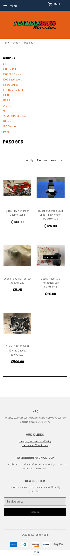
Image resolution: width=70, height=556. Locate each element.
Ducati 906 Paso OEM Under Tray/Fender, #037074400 (50, 214)
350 (5, 110)
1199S (6, 95)
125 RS (6, 100)
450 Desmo (9, 126)
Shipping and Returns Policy (35, 441)
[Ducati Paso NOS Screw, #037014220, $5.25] (17, 255)
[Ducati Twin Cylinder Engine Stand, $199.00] (17, 187)
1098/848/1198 (10, 84)
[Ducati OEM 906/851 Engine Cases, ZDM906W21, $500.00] (17, 323)
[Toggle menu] (9, 5)
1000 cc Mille (10, 69)
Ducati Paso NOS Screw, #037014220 (17, 280)
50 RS (6, 131)
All (4, 64)
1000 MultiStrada (12, 74)
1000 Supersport (12, 79)
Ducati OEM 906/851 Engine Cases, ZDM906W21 (17, 350)
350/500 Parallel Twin (15, 116)
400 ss (7, 121)
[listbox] (50, 160)
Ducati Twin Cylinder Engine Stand (17, 212)
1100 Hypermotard (13, 90)
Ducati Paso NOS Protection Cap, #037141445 (50, 282)
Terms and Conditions (35, 445)
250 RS (7, 105)
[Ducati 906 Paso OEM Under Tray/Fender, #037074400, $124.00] (50, 187)
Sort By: (29, 160)
